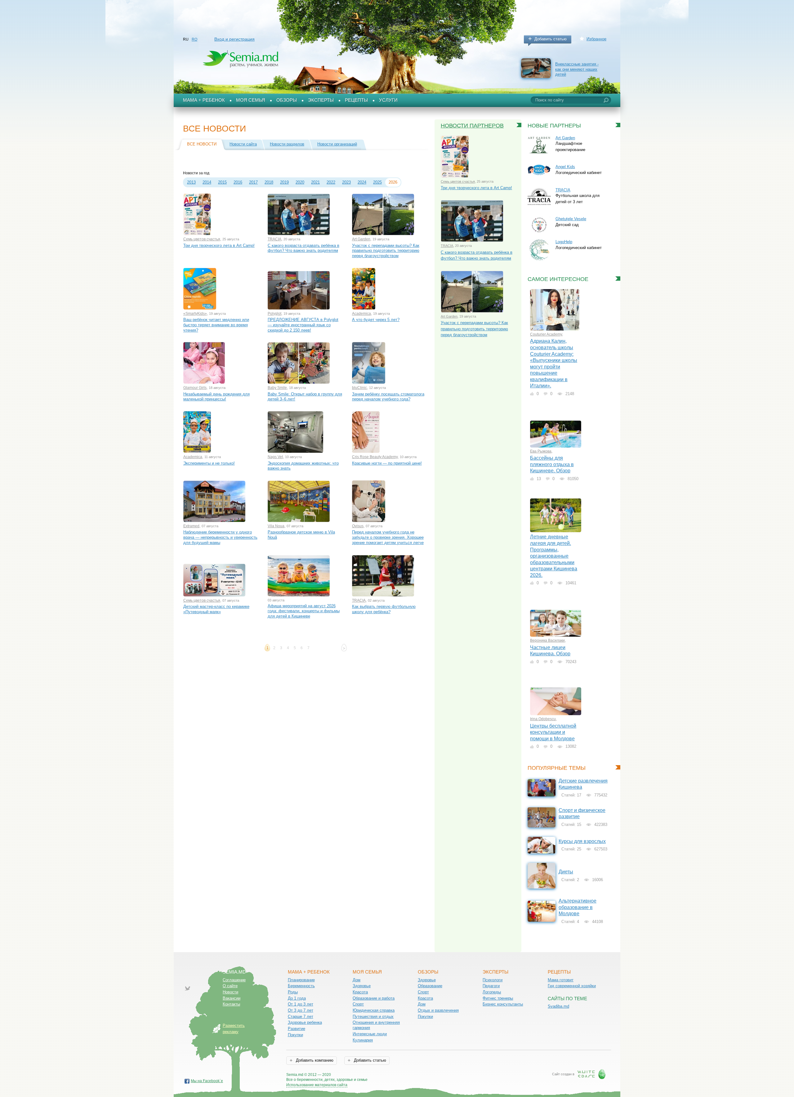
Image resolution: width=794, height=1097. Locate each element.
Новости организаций (337, 144)
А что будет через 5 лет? (375, 319)
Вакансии (231, 998)
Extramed (191, 526)
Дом (356, 980)
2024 (362, 182)
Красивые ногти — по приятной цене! (387, 463)
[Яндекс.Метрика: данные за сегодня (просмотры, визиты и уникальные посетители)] (385, 1075)
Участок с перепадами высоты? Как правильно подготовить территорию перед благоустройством (385, 250)
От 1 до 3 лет (300, 1004)
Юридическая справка (374, 1010)
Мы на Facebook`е (207, 1081)
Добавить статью (550, 39)
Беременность (301, 985)
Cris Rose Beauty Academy (375, 457)
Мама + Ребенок (204, 100)
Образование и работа (374, 998)
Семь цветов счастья (201, 239)
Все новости (201, 144)
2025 (377, 182)
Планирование (301, 980)
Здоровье (362, 985)
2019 (284, 182)
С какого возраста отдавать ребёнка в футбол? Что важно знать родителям (303, 248)
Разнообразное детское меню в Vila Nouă (301, 535)
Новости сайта (243, 144)
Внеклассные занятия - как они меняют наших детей (577, 69)
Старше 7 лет (300, 1016)
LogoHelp (563, 241)
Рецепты (356, 100)
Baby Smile (277, 388)
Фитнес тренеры (498, 998)
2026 (393, 182)
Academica (361, 313)
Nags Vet (275, 457)
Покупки (295, 1034)
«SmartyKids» (195, 313)
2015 (222, 182)
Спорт (358, 1004)
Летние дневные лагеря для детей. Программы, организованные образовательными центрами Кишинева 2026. (553, 555)
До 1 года (297, 998)
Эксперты (321, 100)
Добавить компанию (314, 1060)
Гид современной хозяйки (572, 985)
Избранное (596, 39)
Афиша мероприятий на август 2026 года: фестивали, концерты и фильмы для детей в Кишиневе (304, 611)
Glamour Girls (195, 388)
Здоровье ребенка (305, 1022)
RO (194, 39)
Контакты (231, 1004)
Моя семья (250, 100)
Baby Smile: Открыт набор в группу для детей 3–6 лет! (305, 397)
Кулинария (363, 1040)
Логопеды (492, 992)
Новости (230, 992)
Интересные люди (370, 1034)
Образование (430, 985)
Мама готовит (560, 980)
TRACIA (274, 239)
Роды (293, 992)
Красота (360, 992)
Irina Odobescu (543, 719)
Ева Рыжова (540, 451)
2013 (191, 182)
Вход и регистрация (234, 39)
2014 (207, 182)
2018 (269, 182)
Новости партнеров (472, 126)
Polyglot (274, 313)
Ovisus (358, 526)
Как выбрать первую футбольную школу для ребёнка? (384, 609)
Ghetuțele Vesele (570, 218)
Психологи (492, 980)
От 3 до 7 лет (300, 1010)
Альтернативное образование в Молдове (577, 907)
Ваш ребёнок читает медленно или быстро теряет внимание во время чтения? (216, 324)
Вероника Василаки (547, 640)
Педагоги (491, 985)
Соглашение (234, 980)
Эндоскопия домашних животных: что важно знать (303, 466)
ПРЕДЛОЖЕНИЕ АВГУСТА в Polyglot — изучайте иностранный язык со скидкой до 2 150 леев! (303, 324)
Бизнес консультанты (503, 1004)
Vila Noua (276, 526)
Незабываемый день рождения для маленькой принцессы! (216, 397)
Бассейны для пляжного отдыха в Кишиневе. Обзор (552, 464)
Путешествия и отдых (373, 1016)
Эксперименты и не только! (209, 463)
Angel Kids (565, 166)
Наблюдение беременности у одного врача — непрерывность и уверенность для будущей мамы (220, 537)
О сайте (230, 985)
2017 (253, 182)
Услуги (388, 100)
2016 (238, 182)
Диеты (566, 871)
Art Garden (361, 239)
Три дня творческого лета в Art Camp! (219, 245)
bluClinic (359, 388)
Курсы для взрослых (582, 841)
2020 (300, 182)
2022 (331, 182)
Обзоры (286, 100)
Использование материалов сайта (316, 1085)
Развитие (296, 1028)
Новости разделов (287, 144)
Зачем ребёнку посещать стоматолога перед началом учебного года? (388, 397)
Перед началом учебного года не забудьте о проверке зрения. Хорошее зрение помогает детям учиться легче (388, 537)
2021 (315, 182)
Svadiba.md (558, 1006)
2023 (346, 182)
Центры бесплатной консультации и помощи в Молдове (553, 732)
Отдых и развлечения (438, 1010)
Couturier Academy (546, 334)
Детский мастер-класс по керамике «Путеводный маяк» (216, 609)
